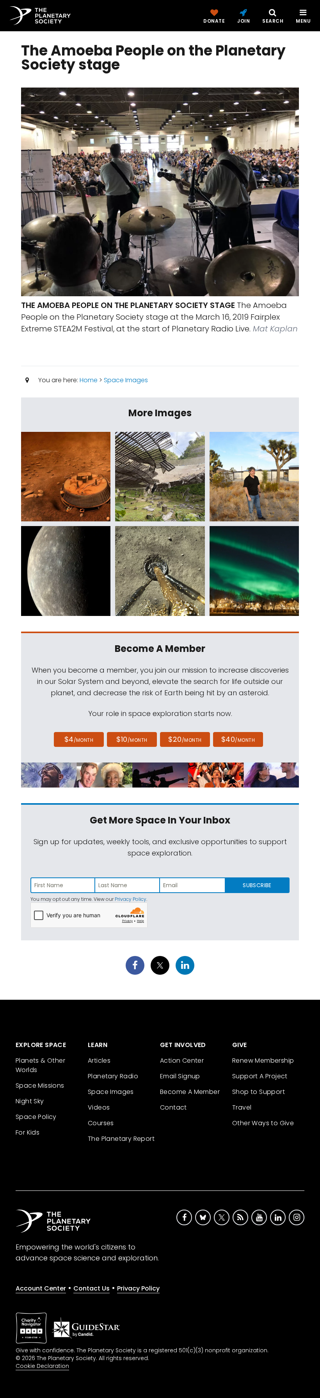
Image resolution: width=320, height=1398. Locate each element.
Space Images (126, 380)
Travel (241, 1107)
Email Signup (180, 1076)
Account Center (41, 1288)
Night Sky (30, 1101)
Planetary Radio (113, 1076)
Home (89, 380)
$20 (184, 739)
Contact (173, 1107)
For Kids (27, 1132)
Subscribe (257, 885)
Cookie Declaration (42, 1366)
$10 (131, 739)
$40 (238, 739)
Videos (99, 1107)
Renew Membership (263, 1060)
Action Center (182, 1060)
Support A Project (260, 1076)
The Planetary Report (121, 1138)
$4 (79, 739)
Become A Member (190, 1091)
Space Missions (40, 1085)
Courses (101, 1123)
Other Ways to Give (263, 1123)
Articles (99, 1060)
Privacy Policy (130, 899)
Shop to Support (258, 1091)
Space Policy (36, 1116)
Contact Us (91, 1288)
